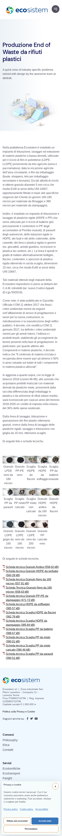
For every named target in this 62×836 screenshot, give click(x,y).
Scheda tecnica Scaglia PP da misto (28, 637)
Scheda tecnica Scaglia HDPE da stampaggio (26, 622)
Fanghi (7, 778)
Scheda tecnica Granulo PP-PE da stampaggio (27, 598)
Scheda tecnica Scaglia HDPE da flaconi (31, 612)
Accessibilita (41, 809)
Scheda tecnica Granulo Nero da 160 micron (28, 581)
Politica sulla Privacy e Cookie (19, 711)
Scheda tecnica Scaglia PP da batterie (29, 629)
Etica (6, 745)
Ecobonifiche (11, 768)
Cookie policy (26, 809)
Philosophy (10, 740)
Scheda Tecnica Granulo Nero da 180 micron (29, 589)
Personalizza (31, 829)
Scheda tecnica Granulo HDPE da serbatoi (32, 571)
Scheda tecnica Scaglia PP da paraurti (29, 653)
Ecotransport (11, 773)
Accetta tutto (45, 821)
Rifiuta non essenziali (17, 821)
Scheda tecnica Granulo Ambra (25, 566)
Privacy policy (11, 809)
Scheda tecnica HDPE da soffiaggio (28, 604)
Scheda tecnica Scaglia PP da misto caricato (28, 647)
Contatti (8, 750)
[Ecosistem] (25, 9)
